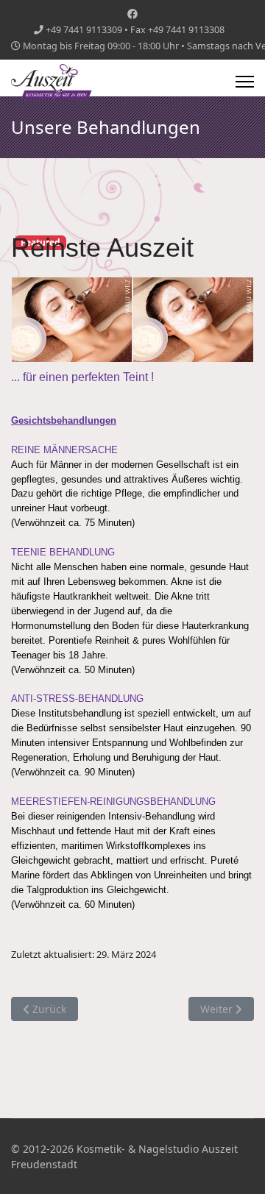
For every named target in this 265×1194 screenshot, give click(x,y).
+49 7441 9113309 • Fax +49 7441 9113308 (135, 30)
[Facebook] (132, 14)
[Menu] (245, 82)
